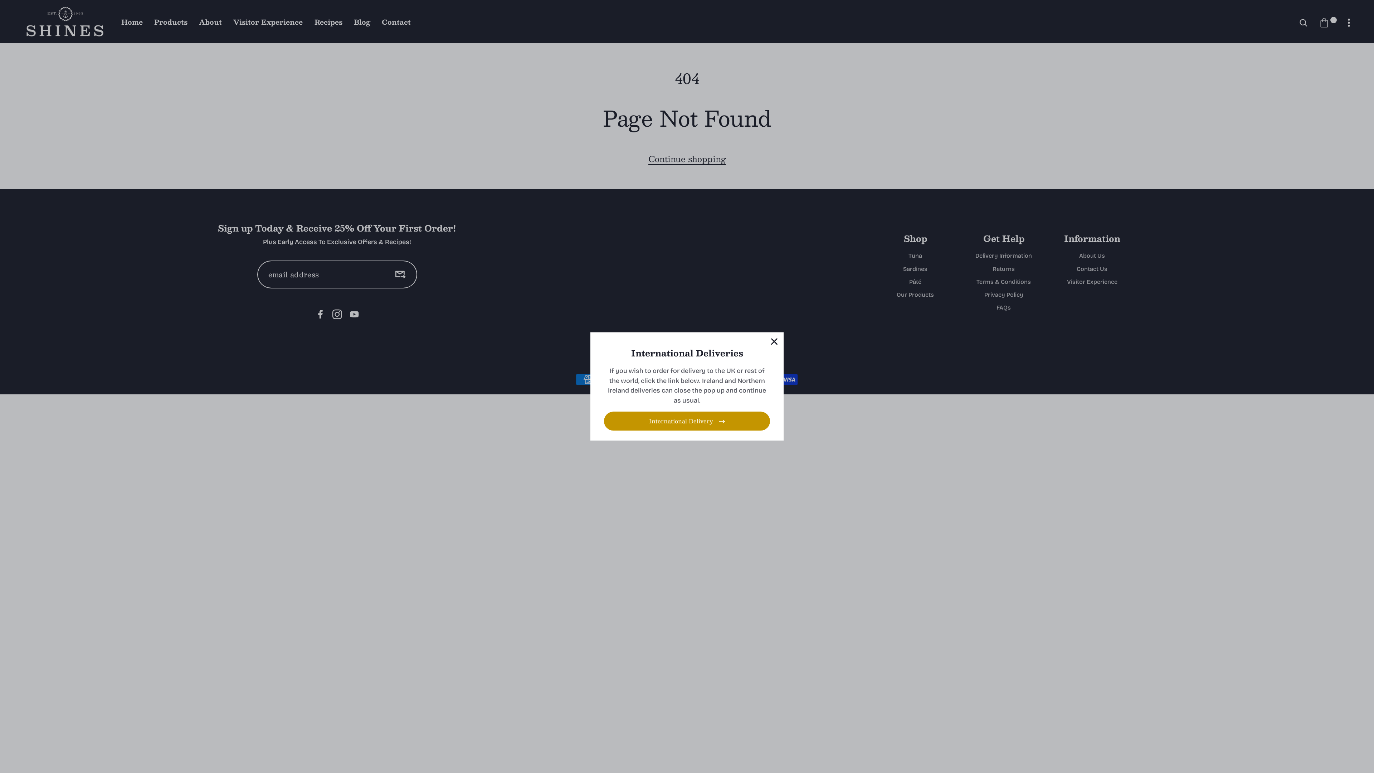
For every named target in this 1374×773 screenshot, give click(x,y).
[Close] (774, 341)
